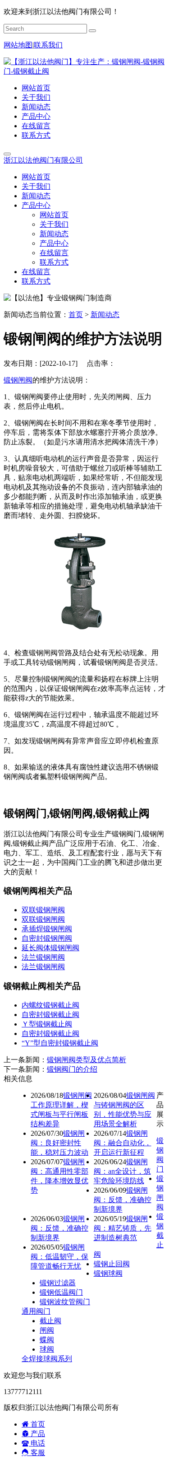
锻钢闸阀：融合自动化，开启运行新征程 (122, 1142)
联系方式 (36, 135)
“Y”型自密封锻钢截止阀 (60, 1043)
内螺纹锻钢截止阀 (50, 1005)
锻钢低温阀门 (61, 1292)
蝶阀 (47, 1340)
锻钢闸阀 (18, 380)
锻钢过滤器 (58, 1283)
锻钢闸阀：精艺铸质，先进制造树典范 (122, 1228)
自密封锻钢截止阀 (50, 1014)
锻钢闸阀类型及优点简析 (86, 1060)
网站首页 (36, 88)
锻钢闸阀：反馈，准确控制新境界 (122, 1199)
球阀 (47, 1349)
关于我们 (36, 97)
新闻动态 (36, 107)
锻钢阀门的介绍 (72, 1069)
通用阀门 (36, 1311)
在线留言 (36, 126)
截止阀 (50, 1321)
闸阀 (47, 1330)
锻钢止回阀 (112, 1264)
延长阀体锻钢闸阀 (50, 948)
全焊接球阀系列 (47, 1358)
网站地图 (18, 45)
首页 (76, 314)
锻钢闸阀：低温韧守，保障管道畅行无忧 (59, 1256)
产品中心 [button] (36, 205)
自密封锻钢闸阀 (47, 938)
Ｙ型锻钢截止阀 (47, 1024)
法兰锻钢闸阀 (43, 957)
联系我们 (48, 45)
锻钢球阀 (108, 1273)
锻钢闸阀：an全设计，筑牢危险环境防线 (122, 1171)
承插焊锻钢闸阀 (47, 929)
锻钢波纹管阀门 (65, 1302)
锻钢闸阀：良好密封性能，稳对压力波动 (59, 1142)
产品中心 (36, 116)
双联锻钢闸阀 (43, 910)
